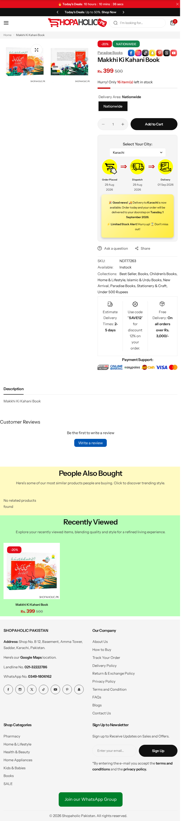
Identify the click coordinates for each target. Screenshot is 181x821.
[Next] (121, 12)
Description (14, 388)
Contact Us (99, 711)
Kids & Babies (14, 766)
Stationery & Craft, (158, 286)
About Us (98, 640)
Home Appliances (18, 758)
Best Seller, (127, 274)
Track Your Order (104, 656)
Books (9, 774)
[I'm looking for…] (112, 23)
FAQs (94, 696)
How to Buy (99, 648)
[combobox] (134, 23)
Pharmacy (12, 735)
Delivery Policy (102, 664)
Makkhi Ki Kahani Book (31, 603)
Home (8, 35)
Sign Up (154, 749)
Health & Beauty (17, 751)
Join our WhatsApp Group (89, 798)
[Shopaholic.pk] (73, 22)
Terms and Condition (107, 688)
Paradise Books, (130, 286)
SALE (8, 782)
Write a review (89, 442)
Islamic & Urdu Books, (155, 280)
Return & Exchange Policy (111, 672)
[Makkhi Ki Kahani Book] (31, 570)
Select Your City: (135, 144)
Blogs (95, 704)
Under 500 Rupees (111, 292)
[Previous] (55, 12)
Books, (142, 274)
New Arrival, (106, 286)
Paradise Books (108, 52)
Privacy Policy (102, 680)
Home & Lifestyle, (122, 280)
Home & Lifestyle (17, 743)
